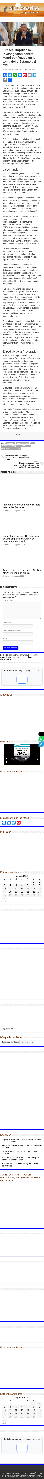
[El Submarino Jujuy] (22, 9)
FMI (33, 443)
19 (16, 892)
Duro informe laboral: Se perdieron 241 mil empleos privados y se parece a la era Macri (21, 539)
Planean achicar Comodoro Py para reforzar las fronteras (21, 506)
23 (39, 892)
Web (5, 639)
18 (10, 892)
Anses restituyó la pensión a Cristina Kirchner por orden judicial (22, 571)
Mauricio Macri (8, 446)
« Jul (3, 901)
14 (28, 888)
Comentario (8, 600)
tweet (18, 434)
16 (39, 888)
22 (34, 892)
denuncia (10, 443)
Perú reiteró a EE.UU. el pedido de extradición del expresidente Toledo (17, 457)
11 (10, 888)
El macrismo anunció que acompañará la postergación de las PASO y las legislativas (26, 464)
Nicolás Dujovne (23, 446)
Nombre (7, 623)
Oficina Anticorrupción (11, 448)
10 (4, 888)
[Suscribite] (41, 738)
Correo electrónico (11, 631)
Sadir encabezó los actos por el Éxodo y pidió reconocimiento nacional (21, 1159)
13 (22, 888)
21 (28, 892)
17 (4, 892)
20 (22, 892)
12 (16, 888)
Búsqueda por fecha (10, 1042)
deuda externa (22, 443)
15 (34, 888)
